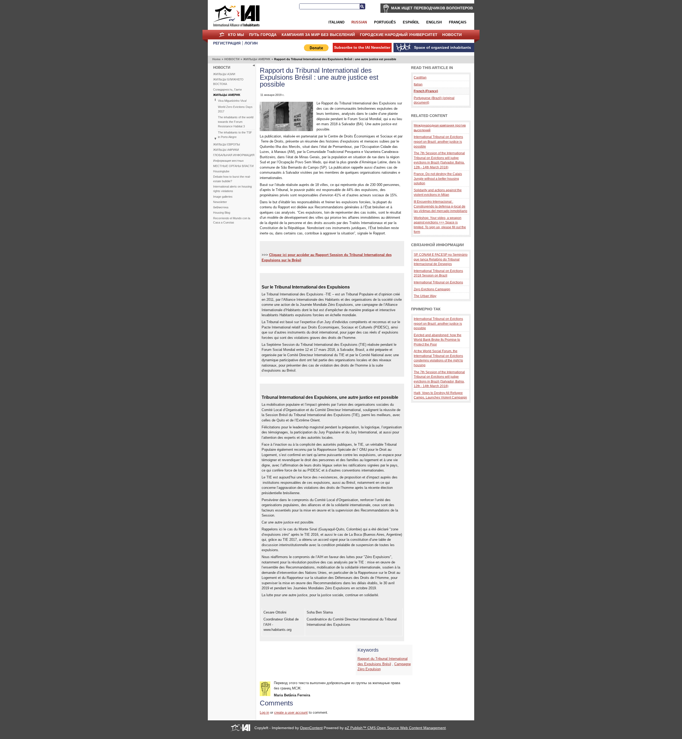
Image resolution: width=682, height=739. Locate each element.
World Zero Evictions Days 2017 (235, 109)
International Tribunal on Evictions (438, 282)
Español (411, 22)
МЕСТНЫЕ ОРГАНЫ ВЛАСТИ (233, 166)
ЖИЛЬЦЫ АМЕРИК (256, 59)
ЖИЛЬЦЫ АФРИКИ (226, 149)
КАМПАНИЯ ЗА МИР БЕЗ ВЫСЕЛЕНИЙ (318, 35)
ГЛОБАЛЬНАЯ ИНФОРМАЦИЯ (233, 155)
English (434, 22)
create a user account (291, 712)
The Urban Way (425, 296)
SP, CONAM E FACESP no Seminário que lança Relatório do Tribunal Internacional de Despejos (441, 259)
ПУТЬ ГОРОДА (263, 35)
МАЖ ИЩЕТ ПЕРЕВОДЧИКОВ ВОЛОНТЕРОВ (432, 8)
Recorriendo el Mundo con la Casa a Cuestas (231, 220)
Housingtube (221, 171)
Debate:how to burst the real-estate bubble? (232, 179)
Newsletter (220, 202)
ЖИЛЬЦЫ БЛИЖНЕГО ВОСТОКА (228, 82)
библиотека (220, 207)
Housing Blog (221, 212)
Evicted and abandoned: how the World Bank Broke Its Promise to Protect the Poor (437, 339)
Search (362, 6)
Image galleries (223, 196)
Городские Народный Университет (399, 35)
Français (457, 22)
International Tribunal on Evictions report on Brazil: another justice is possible (438, 141)
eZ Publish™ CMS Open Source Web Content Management (395, 728)
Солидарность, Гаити (227, 89)
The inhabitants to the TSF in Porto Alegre (235, 135)
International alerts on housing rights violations (232, 189)
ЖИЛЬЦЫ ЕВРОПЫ (226, 144)
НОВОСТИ (452, 35)
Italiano (336, 22)
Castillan (420, 77)
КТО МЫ (236, 35)
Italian (418, 84)
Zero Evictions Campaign (432, 289)
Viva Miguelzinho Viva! (232, 100)
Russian (359, 22)
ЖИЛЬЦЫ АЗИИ (224, 74)
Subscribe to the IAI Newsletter (362, 47)
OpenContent (311, 728)
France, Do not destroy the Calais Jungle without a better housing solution (438, 178)
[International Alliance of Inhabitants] (236, 15)
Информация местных (228, 160)
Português (385, 22)
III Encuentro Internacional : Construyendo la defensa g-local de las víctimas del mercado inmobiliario (440, 206)
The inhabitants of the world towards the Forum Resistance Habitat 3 (235, 122)
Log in (264, 712)
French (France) (426, 91)
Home (221, 34)
